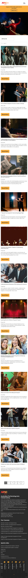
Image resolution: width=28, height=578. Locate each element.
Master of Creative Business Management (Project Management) (11, 537)
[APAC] (5, 3)
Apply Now (14, 10)
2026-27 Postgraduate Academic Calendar (10, 547)
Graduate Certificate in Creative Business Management (12, 529)
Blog (2, 552)
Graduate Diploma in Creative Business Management (12, 531)
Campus (2, 554)
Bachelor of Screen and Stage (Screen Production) (11, 524)
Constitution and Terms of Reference (8, 557)
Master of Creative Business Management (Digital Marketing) (13, 539)
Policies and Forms (5, 556)
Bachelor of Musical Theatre (6, 526)
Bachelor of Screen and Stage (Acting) (8, 522)
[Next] (22, 482)
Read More (5, 78)
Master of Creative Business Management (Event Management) (14, 533)
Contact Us (3, 551)
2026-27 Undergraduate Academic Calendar (10, 545)
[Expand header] (24, 3)
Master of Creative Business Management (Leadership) (12, 528)
